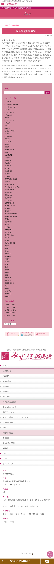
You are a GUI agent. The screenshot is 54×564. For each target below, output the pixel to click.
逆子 (6, 267)
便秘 (6, 152)
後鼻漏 (7, 181)
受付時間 (6, 386)
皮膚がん (8, 208)
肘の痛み (8, 232)
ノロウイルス (9, 120)
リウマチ (8, 133)
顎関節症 (8, 277)
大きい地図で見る (26, 553)
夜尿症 (7, 174)
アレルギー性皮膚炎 (11, 104)
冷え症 (7, 157)
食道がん (8, 291)
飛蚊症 (7, 288)
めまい (7, 128)
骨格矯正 (8, 294)
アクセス (6, 391)
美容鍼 (7, 227)
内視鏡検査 (8, 155)
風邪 (6, 286)
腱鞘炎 (7, 251)
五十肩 (7, 147)
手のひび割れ (9, 189)
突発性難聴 (8, 222)
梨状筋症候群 (9, 203)
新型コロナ (8, 195)
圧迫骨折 (8, 168)
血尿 (6, 264)
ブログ (14, 8)
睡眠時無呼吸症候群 (11, 213)
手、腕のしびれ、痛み (12, 187)
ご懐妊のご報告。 (11, 307)
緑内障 (7, 224)
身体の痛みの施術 (9, 407)
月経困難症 (8, 200)
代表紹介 (6, 376)
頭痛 (6, 275)
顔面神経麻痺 (9, 283)
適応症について (9, 412)
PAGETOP (50, 555)
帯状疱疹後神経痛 (11, 179)
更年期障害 (8, 198)
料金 (4, 453)
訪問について (8, 427)
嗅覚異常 (8, 165)
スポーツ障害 (9, 112)
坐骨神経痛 (8, 171)
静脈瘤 (7, 270)
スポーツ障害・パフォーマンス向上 (16, 417)
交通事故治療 (9, 149)
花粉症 (7, 259)
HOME (5, 366)
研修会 (7, 219)
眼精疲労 (8, 211)
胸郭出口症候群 (10, 243)
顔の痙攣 (8, 280)
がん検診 (8, 109)
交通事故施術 (8, 422)
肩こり (8, 237)
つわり (7, 117)
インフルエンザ (10, 107)
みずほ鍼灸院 (6, 8)
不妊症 (7, 139)
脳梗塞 (7, 246)
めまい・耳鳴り (10, 131)
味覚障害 (8, 163)
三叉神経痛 (8, 136)
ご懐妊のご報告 (10, 304)
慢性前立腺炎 (9, 184)
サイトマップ (8, 464)
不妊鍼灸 (8, 141)
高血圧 (7, 296)
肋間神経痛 (8, 229)
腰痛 (6, 248)
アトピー (8, 101)
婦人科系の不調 (9, 443)
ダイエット (8, 115)
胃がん (7, 240)
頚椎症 (7, 272)
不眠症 (7, 144)
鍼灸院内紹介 (8, 381)
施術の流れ (7, 397)
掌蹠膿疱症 (8, 192)
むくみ (7, 125)
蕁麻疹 (8, 261)
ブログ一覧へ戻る (11, 25)
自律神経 (8, 256)
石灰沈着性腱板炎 (11, 216)
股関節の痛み (9, 235)
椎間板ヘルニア (10, 205)
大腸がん (8, 176)
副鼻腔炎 (8, 160)
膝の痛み (8, 253)
